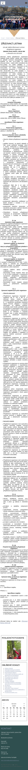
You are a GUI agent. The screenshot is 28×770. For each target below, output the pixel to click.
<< (4, 704)
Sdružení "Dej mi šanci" (12, 688)
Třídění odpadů (9, 681)
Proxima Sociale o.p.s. (11, 692)
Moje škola (8, 686)
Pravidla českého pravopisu (13, 671)
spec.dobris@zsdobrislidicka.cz (10, 760)
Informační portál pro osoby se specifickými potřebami (14, 674)
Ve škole (7, 685)
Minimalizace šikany (11, 672)
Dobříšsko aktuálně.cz (11, 678)
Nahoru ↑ (20, 766)
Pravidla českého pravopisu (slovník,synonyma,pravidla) (13, 683)
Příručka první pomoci (11, 677)
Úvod (2, 38)
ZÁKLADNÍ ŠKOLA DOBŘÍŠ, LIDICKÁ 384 (14, 19)
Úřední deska (10, 38)
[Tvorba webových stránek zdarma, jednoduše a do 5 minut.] (13, 764)
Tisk (15, 764)
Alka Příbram (9, 679)
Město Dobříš (9, 668)
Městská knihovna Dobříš (12, 669)
